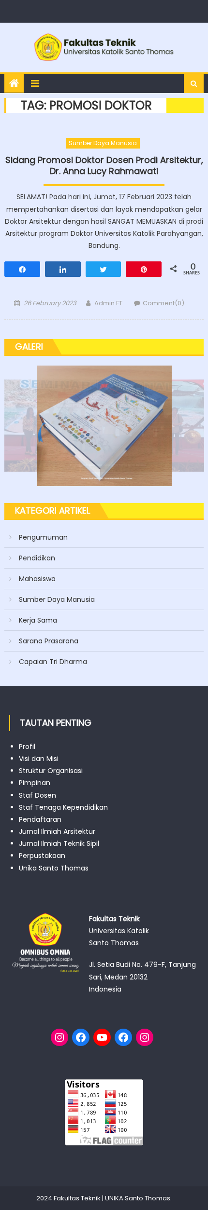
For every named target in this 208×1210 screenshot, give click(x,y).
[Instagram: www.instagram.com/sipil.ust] (59, 1037)
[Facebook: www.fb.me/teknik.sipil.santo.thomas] (80, 1037)
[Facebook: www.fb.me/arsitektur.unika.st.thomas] (123, 1037)
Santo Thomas (147, 1198)
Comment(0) (163, 303)
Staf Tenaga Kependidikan (63, 807)
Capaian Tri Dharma (53, 661)
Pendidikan (37, 558)
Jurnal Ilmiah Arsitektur (57, 831)
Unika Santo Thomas (54, 868)
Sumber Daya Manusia (103, 143)
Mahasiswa (37, 579)
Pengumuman (43, 537)
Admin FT (108, 303)
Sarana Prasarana (48, 641)
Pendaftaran (40, 819)
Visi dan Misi (39, 758)
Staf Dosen (37, 795)
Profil (27, 746)
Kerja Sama (38, 620)
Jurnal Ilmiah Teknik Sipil (59, 843)
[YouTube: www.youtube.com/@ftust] (102, 1037)
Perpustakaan (42, 855)
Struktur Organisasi (51, 770)
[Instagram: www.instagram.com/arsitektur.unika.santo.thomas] (144, 1037)
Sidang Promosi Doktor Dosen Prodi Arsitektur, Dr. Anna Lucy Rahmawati (104, 165)
